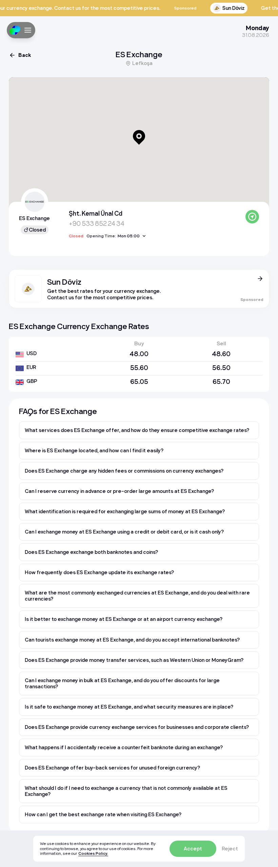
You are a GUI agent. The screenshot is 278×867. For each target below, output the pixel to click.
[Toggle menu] (28, 30)
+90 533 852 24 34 (96, 223)
